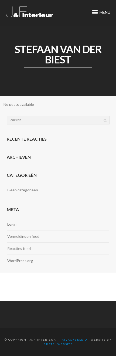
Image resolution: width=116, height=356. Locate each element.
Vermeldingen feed (23, 236)
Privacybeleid (73, 339)
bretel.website (58, 344)
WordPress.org (20, 260)
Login (11, 224)
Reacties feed (19, 248)
